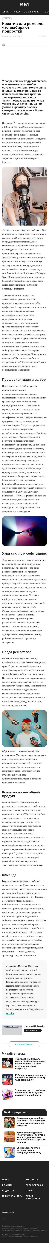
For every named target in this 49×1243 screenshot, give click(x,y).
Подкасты (8, 1190)
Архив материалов (33, 1197)
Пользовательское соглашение (14, 1226)
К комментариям (24, 1044)
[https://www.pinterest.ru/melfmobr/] (37, 1169)
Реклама (7, 1185)
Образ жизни (31, 12)
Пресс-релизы (34, 1185)
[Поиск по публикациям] (4, 4)
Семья (6, 12)
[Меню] (45, 4)
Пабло (29, 1190)
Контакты (32, 1180)
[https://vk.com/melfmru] (21, 1169)
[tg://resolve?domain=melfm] (5, 1169)
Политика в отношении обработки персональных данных (24, 1230)
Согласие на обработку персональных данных (20, 1228)
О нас (5, 1180)
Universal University (34, 1026)
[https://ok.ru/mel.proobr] (45, 1169)
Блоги (7, 19)
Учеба (17, 12)
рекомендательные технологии (25, 1237)
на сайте (10, 1013)
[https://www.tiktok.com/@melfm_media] (29, 1169)
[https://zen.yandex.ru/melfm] (13, 1169)
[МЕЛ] (24, 4)
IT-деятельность (12, 1196)
